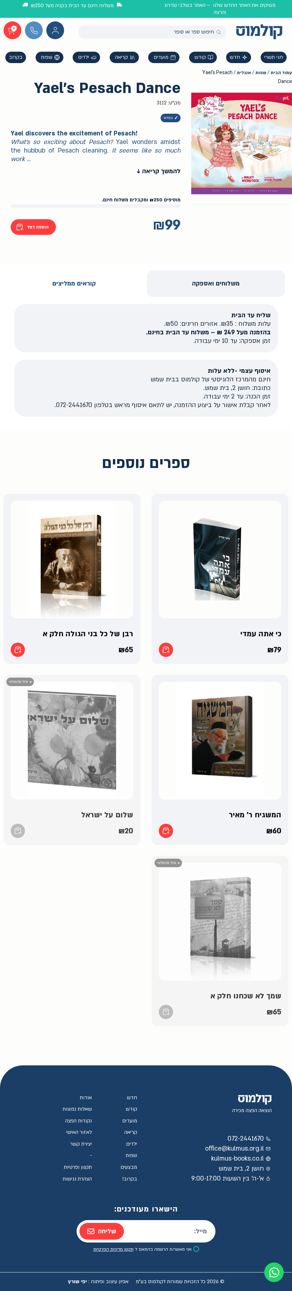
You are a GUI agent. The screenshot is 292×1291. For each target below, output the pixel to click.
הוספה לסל (38, 227)
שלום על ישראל (107, 815)
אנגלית (244, 73)
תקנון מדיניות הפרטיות (113, 1249)
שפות (260, 73)
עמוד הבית (281, 73)
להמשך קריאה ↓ (159, 171)
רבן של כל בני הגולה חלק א (88, 634)
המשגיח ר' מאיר (255, 815)
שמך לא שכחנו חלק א (245, 996)
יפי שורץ (77, 1281)
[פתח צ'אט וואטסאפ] (274, 1272)
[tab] (216, 284)
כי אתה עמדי (260, 634)
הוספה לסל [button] (166, 650)
